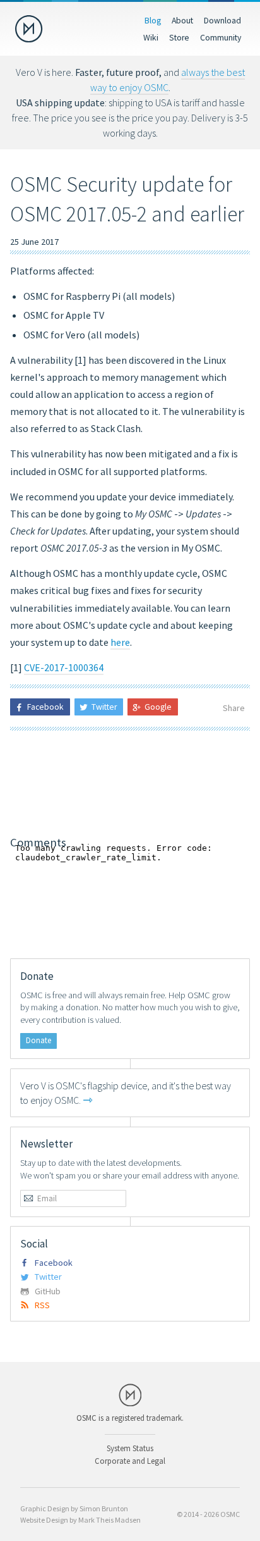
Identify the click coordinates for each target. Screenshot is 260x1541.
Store (179, 37)
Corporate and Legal (130, 1461)
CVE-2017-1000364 (63, 667)
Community (220, 37)
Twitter (48, 1276)
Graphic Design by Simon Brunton (74, 1508)
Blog (153, 20)
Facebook (54, 1262)
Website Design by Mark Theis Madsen (80, 1520)
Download (222, 20)
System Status (130, 1448)
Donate (38, 1040)
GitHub (48, 1291)
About (182, 20)
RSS (42, 1305)
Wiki (150, 37)
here (120, 642)
